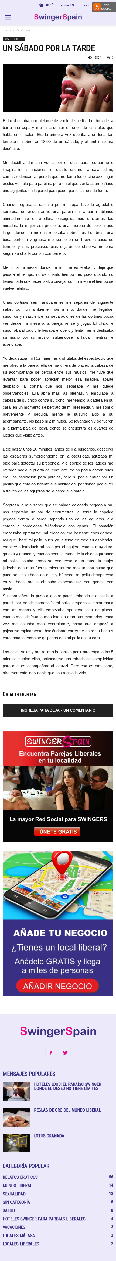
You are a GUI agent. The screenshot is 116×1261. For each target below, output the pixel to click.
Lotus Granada (49, 1135)
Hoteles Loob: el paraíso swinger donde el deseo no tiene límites (67, 1086)
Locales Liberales (21, 1243)
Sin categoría (16, 1202)
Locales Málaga (19, 1235)
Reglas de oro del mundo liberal (67, 1110)
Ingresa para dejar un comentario (58, 710)
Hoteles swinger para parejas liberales (44, 1218)
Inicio (7, 30)
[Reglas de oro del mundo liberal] (16, 1117)
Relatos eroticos (28, 30)
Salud (9, 1210)
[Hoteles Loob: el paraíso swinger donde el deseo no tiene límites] (16, 1091)
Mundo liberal (17, 1185)
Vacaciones (14, 1227)
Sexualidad (14, 1193)
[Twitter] (65, 1053)
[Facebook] (50, 1053)
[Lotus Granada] (16, 1143)
